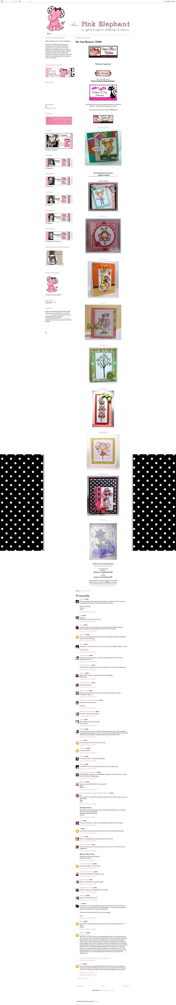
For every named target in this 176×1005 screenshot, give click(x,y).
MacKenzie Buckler (103, 127)
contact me (48, 315)
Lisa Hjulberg (103, 345)
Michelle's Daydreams (87, 711)
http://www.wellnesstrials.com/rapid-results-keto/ (95, 958)
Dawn (82, 921)
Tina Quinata (103, 520)
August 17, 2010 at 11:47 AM (88, 725)
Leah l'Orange (84, 655)
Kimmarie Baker (85, 682)
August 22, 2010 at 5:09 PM (88, 929)
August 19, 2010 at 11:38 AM (88, 892)
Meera (82, 764)
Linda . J (82, 673)
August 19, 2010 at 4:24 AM (88, 884)
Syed (81, 964)
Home (49, 33)
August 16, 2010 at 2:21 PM (88, 679)
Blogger (96, 1001)
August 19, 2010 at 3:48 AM (88, 876)
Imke (81, 740)
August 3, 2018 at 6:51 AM (87, 960)
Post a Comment (83, 978)
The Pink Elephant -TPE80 (89, 41)
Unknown (83, 748)
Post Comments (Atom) (107, 990)
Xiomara (83, 634)
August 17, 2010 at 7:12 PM (87, 768)
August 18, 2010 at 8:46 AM (88, 825)
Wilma (82, 729)
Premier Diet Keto (85, 935)
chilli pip (83, 895)
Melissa (82, 782)
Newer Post (80, 986)
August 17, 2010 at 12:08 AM (88, 697)
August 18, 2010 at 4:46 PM (88, 841)
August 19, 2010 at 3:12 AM (88, 868)
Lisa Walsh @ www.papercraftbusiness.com (95, 793)
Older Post (126, 986)
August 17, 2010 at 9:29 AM (88, 716)
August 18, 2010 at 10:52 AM (88, 833)
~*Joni (82, 625)
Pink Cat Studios (85, 591)
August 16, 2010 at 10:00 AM (88, 661)
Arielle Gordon (103, 474)
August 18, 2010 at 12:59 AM (88, 789)
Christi (82, 836)
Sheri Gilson (103, 216)
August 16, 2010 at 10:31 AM (88, 669)
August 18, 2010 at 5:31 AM (88, 817)
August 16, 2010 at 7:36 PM (88, 687)
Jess (81, 820)
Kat (81, 903)
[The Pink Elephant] (46, 106)
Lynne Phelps (84, 879)
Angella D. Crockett (86, 887)
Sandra (82, 599)
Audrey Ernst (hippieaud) (88, 772)
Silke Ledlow (84, 690)
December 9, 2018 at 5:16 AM (88, 975)
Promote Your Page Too (50, 108)
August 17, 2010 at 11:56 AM (88, 737)
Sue (81, 615)
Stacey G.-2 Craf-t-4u (87, 871)
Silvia (82, 644)
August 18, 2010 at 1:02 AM (88, 804)
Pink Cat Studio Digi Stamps (102, 81)
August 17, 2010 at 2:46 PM (88, 760)
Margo (82, 756)
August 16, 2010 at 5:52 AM (88, 621)
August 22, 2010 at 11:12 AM (88, 918)
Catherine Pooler (85, 665)
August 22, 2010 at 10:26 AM (88, 900)
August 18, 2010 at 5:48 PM (88, 850)
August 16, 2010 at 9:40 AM (88, 640)
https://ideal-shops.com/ (87, 973)
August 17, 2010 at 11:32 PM (88, 778)
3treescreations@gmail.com (89, 700)
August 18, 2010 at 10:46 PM (88, 860)
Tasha (82, 719)
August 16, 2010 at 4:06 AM (88, 612)
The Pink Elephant (49, 104)
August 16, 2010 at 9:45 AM (88, 652)
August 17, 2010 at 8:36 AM (88, 708)
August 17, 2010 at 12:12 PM (88, 753)
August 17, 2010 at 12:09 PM (88, 745)
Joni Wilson (103, 259)
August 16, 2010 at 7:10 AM (88, 631)
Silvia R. (103, 303)
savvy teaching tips (86, 863)
